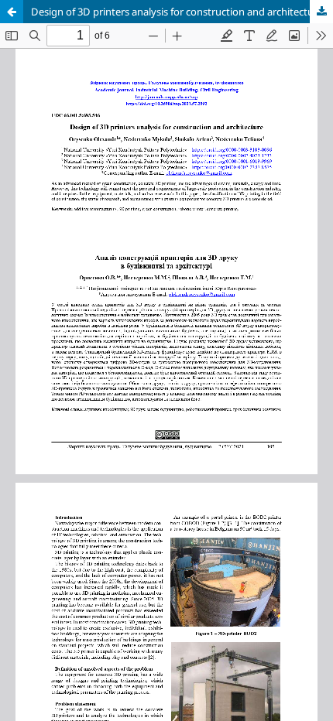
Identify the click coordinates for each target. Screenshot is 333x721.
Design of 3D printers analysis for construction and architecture (177, 12)
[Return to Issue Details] (11, 11)
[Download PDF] (321, 11)
